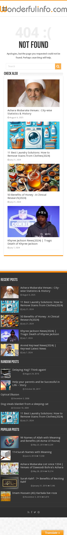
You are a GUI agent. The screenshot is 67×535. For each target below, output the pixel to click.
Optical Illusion (10, 394)
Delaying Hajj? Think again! (29, 369)
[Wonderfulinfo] (33, 8)
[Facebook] (32, 512)
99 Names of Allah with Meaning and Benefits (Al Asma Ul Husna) (40, 439)
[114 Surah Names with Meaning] (6, 455)
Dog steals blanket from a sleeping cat (24, 404)
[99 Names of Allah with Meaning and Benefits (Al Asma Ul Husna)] (10, 442)
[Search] (58, 66)
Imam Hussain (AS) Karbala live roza (34, 493)
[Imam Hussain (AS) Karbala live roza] (6, 496)
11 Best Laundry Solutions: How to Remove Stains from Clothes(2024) (29, 154)
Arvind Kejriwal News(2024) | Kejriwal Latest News (38, 347)
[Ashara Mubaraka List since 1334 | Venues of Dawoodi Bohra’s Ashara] (10, 469)
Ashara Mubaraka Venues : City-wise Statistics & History (30, 112)
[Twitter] (34, 512)
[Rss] (28, 512)
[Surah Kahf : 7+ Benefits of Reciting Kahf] (10, 483)
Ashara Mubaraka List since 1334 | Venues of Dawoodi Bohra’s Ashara (41, 466)
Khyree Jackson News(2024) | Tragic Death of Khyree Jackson (30, 242)
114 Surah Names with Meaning (32, 452)
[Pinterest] (38, 512)
